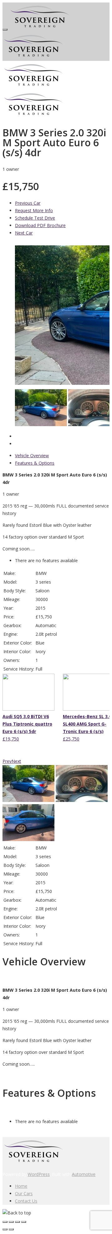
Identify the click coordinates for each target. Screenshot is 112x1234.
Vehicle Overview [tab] (32, 455)
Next (16, 761)
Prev (7, 761)
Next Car (24, 233)
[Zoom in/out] (23, 1222)
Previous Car (27, 203)
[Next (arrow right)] (11, 1229)
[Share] (11, 1222)
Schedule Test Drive (35, 218)
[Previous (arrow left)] (4, 1229)
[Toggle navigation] (4, 29)
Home (21, 1186)
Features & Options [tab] (34, 463)
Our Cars (24, 1193)
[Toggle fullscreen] (17, 1222)
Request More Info (34, 210)
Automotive (84, 1174)
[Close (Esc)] (4, 1222)
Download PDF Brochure (40, 225)
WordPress (39, 1174)
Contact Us (26, 1201)
